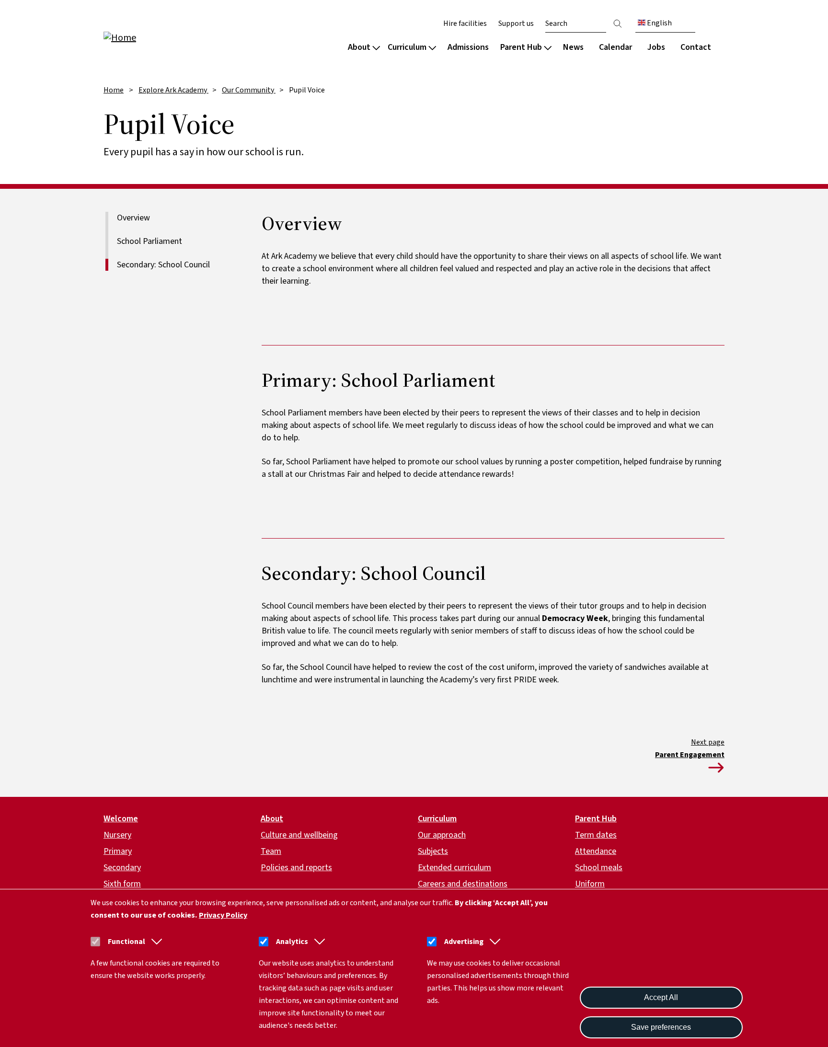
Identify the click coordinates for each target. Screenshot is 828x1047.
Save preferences (661, 1027)
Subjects (433, 851)
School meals (598, 868)
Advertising (463, 941)
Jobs (656, 47)
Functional (126, 941)
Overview (133, 218)
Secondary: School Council (163, 265)
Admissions (468, 47)
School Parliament (149, 241)
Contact (695, 47)
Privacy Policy (223, 915)
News (573, 47)
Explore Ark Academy (173, 90)
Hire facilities (465, 23)
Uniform (590, 884)
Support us (516, 23)
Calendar (615, 47)
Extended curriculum (454, 868)
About (359, 47)
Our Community (249, 90)
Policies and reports (296, 868)
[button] (154, 941)
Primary (118, 851)
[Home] (165, 37)
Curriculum (407, 47)
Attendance (595, 851)
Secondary (122, 868)
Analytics (292, 941)
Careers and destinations (462, 884)
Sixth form (122, 884)
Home (114, 90)
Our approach (442, 835)
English (658, 23)
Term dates (596, 835)
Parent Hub (521, 47)
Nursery (117, 835)
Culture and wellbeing (299, 835)
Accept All (661, 997)
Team (271, 851)
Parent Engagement (689, 754)
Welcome (121, 819)
